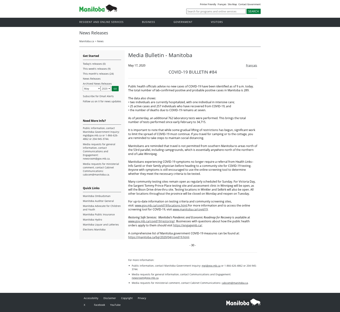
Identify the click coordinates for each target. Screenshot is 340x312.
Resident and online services (101, 22)
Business (148, 22)
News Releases (92, 78)
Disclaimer (109, 298)
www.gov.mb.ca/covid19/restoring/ (151, 221)
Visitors (217, 22)
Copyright (127, 298)
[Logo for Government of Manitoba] (98, 11)
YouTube (115, 305)
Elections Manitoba (94, 229)
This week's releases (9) (96, 68)
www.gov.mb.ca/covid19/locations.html (161, 205)
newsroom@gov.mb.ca (145, 278)
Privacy (142, 298)
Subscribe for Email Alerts (98, 96)
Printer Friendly (208, 4)
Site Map (232, 4)
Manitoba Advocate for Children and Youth (102, 207)
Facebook (99, 305)
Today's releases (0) (94, 63)
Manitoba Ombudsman (96, 196)
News (100, 41)
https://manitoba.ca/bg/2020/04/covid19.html (158, 237)
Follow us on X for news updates (102, 101)
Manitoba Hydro (92, 219)
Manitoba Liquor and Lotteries (101, 224)
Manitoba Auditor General (98, 201)
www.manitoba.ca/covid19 (190, 209)
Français (222, 4)
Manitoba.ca (86, 41)
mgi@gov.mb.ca (211, 265)
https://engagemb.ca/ (187, 225)
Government (183, 22)
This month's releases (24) (98, 73)
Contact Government (249, 4)
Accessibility (91, 298)
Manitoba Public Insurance (99, 214)
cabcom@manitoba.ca (235, 283)
